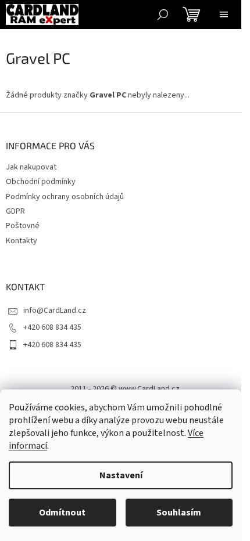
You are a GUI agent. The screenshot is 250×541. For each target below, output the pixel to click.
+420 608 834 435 (52, 327)
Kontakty (21, 241)
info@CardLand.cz (54, 310)
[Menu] (223, 14)
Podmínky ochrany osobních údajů (65, 197)
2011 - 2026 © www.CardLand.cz (125, 389)
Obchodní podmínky (41, 181)
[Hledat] (162, 14)
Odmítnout (62, 512)
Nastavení (120, 475)
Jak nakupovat (31, 167)
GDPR (15, 211)
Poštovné (23, 226)
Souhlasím (178, 512)
